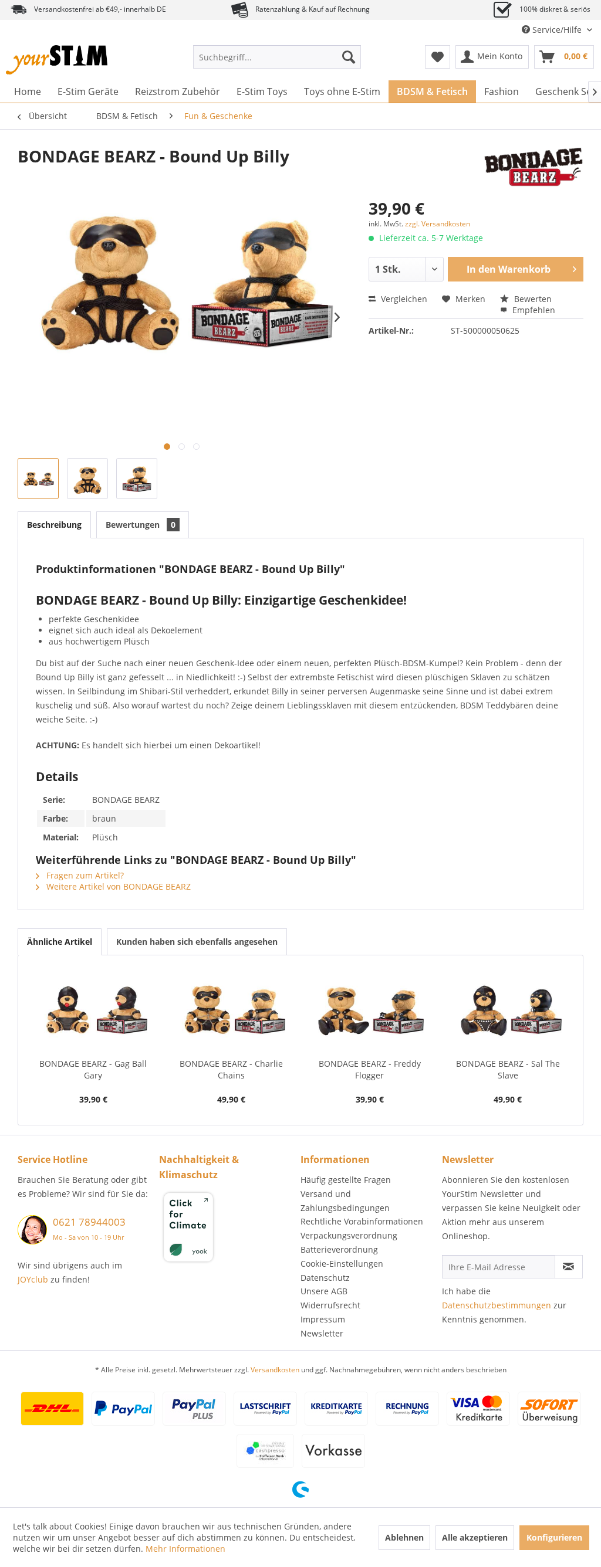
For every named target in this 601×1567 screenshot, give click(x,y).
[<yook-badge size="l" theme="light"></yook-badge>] (227, 1229)
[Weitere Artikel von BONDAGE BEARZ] (533, 167)
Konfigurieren (554, 1537)
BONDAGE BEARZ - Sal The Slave (508, 1069)
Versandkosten (275, 1370)
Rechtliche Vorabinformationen (361, 1221)
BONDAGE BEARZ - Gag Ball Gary (93, 1069)
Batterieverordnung (339, 1249)
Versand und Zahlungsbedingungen (345, 1200)
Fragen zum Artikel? (84, 875)
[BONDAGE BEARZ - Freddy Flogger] (369, 1011)
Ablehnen (404, 1537)
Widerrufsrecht (330, 1305)
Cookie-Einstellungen (341, 1263)
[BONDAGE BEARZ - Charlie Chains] (231, 1011)
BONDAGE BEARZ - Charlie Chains (231, 1069)
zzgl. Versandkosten (437, 224)
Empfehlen (532, 310)
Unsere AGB (323, 1291)
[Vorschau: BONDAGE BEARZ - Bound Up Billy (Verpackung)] (136, 478)
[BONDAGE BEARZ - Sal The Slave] (508, 1011)
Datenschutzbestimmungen (496, 1305)
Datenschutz (325, 1277)
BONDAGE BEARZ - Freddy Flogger (370, 1069)
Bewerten (532, 298)
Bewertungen (140, 524)
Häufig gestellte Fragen (345, 1179)
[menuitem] (277, 57)
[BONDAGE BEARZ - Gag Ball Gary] (93, 1011)
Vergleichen (403, 298)
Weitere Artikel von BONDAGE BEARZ (117, 886)
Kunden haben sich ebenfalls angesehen (197, 941)
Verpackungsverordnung (348, 1235)
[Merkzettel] (437, 57)
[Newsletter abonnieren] (569, 1266)
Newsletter (321, 1333)
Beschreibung (54, 524)
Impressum (322, 1319)
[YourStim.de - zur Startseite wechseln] (56, 59)
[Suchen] (348, 57)
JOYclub (33, 1279)
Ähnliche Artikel (59, 941)
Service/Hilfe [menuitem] (557, 29)
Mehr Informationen (185, 1548)
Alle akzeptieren (475, 1537)
